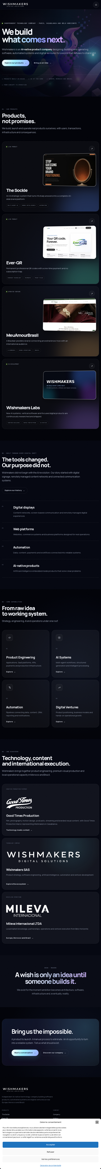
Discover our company (54, 1052)
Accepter (50, 1144)
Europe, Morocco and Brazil (19, 938)
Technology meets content (19, 830)
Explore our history (15, 490)
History (55, 1118)
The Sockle (5, 1114)
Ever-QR (5, 1118)
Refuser (50, 1151)
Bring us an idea (42, 63)
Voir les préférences (50, 1159)
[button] (97, 1122)
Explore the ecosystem (17, 884)
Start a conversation (25, 1052)
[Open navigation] (96, 5)
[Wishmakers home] (15, 4)
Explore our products (16, 63)
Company (56, 1114)
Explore (11, 672)
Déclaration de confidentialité (50, 1165)
